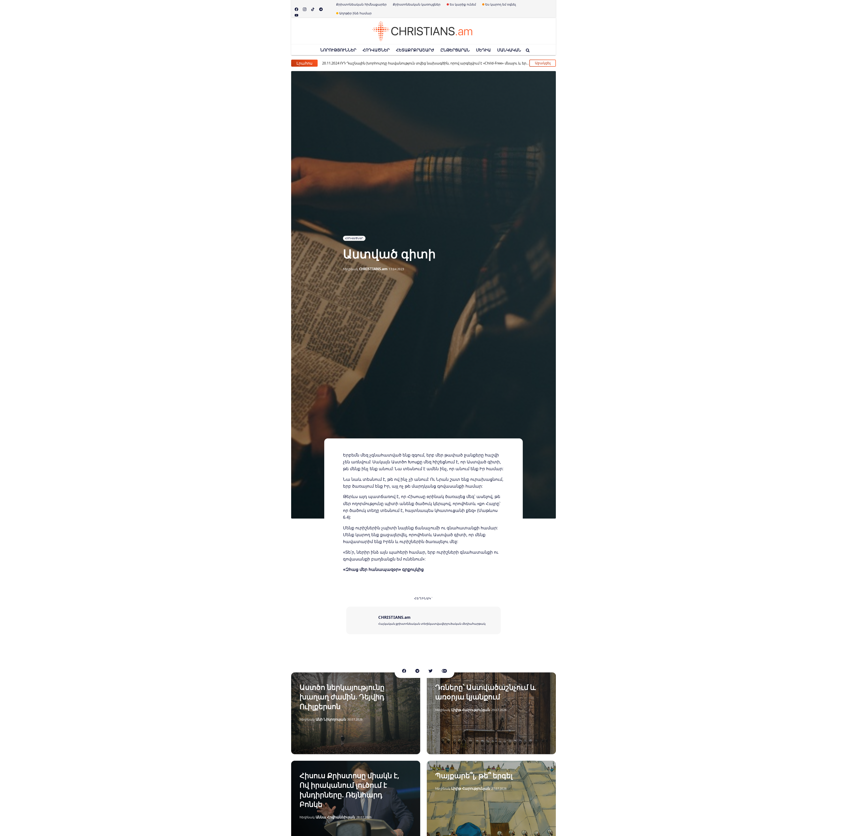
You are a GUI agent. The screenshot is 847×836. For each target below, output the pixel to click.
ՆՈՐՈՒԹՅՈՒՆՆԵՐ (338, 50)
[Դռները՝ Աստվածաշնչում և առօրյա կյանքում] (491, 713)
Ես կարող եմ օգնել (500, 4)
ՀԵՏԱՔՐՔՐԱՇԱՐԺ (415, 50)
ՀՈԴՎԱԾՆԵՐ (376, 50)
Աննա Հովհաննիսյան (335, 817)
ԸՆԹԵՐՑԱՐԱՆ (455, 50)
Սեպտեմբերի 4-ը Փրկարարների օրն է (366, 63)
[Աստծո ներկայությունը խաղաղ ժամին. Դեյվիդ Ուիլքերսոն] (355, 713)
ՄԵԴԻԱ (483, 50)
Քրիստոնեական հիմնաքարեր (361, 4)
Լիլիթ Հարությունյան (470, 709)
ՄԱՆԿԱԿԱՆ (509, 50)
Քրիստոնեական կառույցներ (416, 4)
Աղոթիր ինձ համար (355, 13)
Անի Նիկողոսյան (331, 719)
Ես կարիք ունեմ (463, 4)
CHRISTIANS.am (373, 268)
